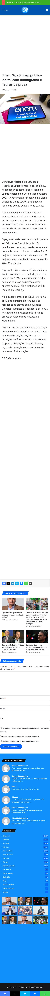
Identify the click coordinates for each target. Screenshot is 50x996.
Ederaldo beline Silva (20, 818)
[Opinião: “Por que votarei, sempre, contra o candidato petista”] (13, 604)
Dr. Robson (7, 869)
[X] (8, 583)
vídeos (5, 892)
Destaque (6, 836)
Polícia (5, 862)
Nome (3, 698)
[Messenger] (21, 583)
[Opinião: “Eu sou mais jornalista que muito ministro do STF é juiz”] (25, 920)
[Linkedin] (12, 583)
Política (6, 847)
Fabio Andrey (8, 873)
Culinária (6, 877)
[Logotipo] (24, 9)
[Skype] (17, 583)
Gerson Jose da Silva (20, 765)
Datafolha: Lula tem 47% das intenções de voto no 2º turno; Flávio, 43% (13, 647)
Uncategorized (8, 888)
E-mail (3, 708)
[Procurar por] (47, 10)
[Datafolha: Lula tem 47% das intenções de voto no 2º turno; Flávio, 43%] (13, 636)
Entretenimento (9, 866)
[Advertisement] (25, 42)
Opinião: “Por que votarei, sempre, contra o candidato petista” (13, 615)
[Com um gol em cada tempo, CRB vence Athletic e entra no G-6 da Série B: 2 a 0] (40, 920)
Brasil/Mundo (8, 855)
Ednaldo (15, 797)
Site (1, 718)
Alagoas (6, 843)
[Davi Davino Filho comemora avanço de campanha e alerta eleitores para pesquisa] (9, 910)
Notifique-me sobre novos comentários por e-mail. (21, 736)
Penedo (6, 840)
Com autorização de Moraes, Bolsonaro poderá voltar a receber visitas (36, 647)
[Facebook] (4, 583)
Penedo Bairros (9, 884)
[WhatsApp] (26, 583)
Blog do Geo (7, 851)
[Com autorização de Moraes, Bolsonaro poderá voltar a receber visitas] (37, 636)
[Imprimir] (30, 583)
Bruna (14, 787)
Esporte (6, 858)
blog (4, 881)
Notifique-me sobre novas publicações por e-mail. (20, 741)
